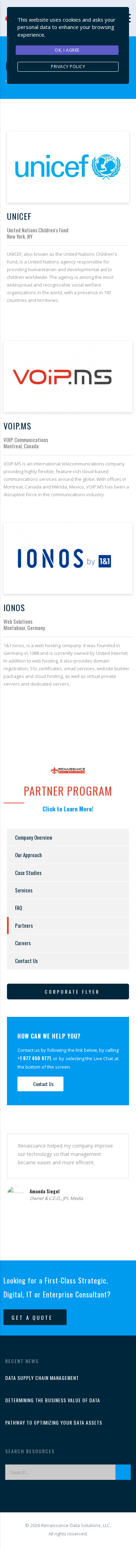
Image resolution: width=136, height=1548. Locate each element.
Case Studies (28, 872)
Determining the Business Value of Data (52, 1400)
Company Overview (33, 837)
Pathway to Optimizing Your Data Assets (53, 1422)
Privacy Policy (68, 67)
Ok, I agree (67, 50)
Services (23, 890)
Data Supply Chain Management (42, 1377)
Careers (23, 943)
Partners (24, 925)
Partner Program (68, 790)
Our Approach (28, 855)
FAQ (18, 907)
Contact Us (26, 960)
